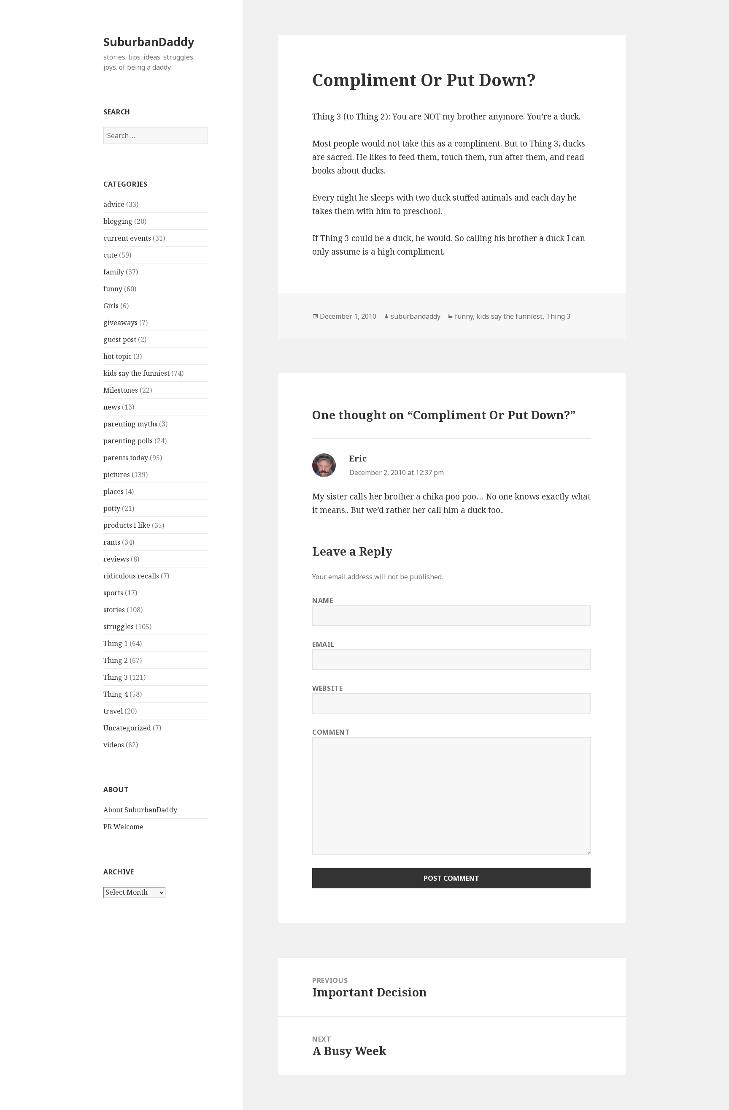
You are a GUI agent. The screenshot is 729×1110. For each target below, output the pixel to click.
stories (114, 609)
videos (113, 744)
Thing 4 (115, 694)
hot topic (117, 356)
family (113, 272)
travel (113, 711)
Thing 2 (115, 660)
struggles (118, 626)
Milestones (120, 390)
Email (323, 644)
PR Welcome (123, 826)
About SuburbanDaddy (140, 809)
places (113, 491)
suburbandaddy (415, 316)
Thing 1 (115, 643)
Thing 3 (115, 677)
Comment (331, 732)
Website (327, 688)
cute (110, 255)
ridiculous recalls (131, 576)
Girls (111, 305)
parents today (125, 457)
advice (113, 204)
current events (127, 238)
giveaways (120, 322)
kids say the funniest (136, 373)
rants (111, 542)
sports (113, 592)
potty (111, 508)
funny (112, 288)
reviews (116, 559)
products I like (126, 525)
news (111, 407)
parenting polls (128, 440)
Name (322, 600)
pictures (116, 474)
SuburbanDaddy (148, 41)
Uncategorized (127, 728)
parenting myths (130, 424)
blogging (117, 221)
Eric (358, 458)
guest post (119, 339)
